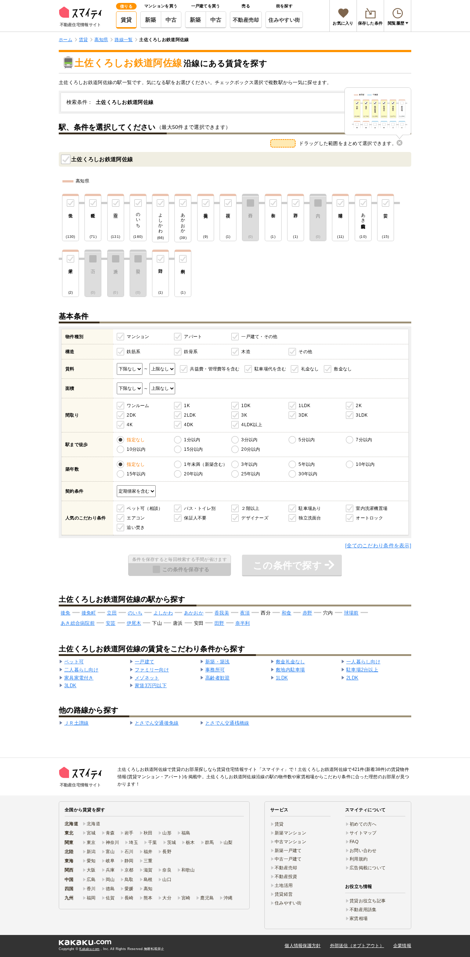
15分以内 (193, 449)
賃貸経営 (284, 894)
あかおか (193, 613)
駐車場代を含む (270, 368)
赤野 (307, 613)
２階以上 (250, 508)
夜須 (245, 613)
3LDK (362, 415)
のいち (135, 613)
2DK (131, 415)
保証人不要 (195, 518)
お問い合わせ (363, 850)
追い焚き (136, 527)
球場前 (351, 613)
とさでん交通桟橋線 (227, 723)
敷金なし (343, 368)
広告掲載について (368, 867)
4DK (188, 424)
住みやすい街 (284, 20)
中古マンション (290, 841)
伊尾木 (134, 623)
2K (359, 405)
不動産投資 (286, 876)
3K (244, 415)
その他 (305, 351)
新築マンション (290, 832)
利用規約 (359, 859)
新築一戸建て (288, 850)
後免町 (89, 613)
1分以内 (192, 439)
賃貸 (126, 20)
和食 (287, 613)
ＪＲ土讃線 (76, 723)
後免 (65, 613)
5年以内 (307, 464)
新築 (150, 20)
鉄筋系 (133, 351)
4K (130, 424)
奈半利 (242, 623)
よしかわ (163, 613)
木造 (245, 351)
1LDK (304, 405)
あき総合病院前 (78, 623)
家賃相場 (359, 918)
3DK (303, 415)
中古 (171, 20)
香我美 (221, 613)
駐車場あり (310, 508)
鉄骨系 (191, 351)
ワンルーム (138, 405)
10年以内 (365, 464)
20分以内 (250, 449)
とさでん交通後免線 (157, 723)
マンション (138, 336)
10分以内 (136, 449)
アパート (193, 336)
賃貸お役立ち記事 (368, 900)
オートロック (369, 518)
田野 (219, 623)
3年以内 (249, 464)
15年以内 (136, 473)
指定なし (136, 439)
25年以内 (250, 473)
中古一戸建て (288, 859)
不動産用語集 (363, 909)
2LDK (190, 415)
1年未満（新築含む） (205, 464)
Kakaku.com (89, 949)
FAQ (354, 841)
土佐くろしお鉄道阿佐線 (102, 159)
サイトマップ (363, 832)
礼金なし (310, 368)
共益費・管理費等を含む (214, 368)
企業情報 (402, 945)
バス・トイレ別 (200, 508)
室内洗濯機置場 (371, 508)
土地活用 (284, 885)
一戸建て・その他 (259, 336)
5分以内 (307, 439)
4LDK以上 (251, 424)
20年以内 (193, 473)
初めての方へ (363, 824)
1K (187, 405)
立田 (112, 613)
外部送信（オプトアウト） (357, 945)
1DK (245, 405)
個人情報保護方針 (303, 945)
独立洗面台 (310, 518)
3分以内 (249, 439)
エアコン (136, 518)
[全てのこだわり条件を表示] (378, 545)
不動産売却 (246, 20)
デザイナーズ (254, 518)
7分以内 (364, 439)
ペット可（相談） (145, 508)
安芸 (111, 623)
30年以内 (308, 473)
